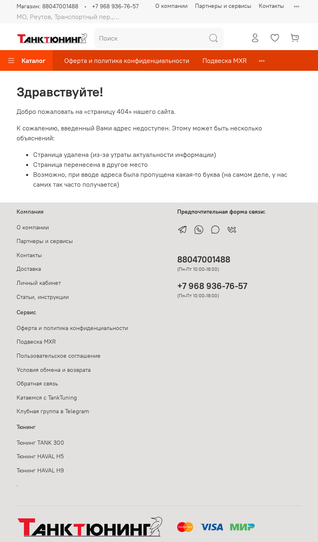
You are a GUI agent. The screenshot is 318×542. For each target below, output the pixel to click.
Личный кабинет (39, 283)
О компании (171, 6)
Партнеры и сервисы (223, 6)
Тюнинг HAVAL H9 (40, 470)
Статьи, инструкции (43, 297)
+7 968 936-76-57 (115, 6)
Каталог (34, 60)
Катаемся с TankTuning (47, 397)
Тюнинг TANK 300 (40, 442)
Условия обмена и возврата (54, 369)
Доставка (29, 268)
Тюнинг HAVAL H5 (40, 456)
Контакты (271, 6)
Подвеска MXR (224, 60)
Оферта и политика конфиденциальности (126, 60)
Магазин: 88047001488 (47, 6)
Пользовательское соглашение (59, 355)
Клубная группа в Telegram (53, 411)
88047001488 (203, 259)
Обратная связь (37, 383)
